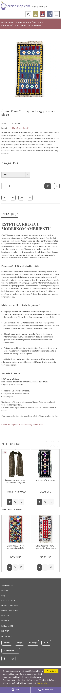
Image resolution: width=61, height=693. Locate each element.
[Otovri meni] (57, 14)
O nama (4, 590)
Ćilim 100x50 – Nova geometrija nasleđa (16, 547)
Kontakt (5, 631)
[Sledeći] (56, 444)
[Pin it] (30, 197)
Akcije (19, 643)
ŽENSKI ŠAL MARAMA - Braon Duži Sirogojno (15, 481)
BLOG (46, 643)
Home (4, 22)
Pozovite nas (47, 690)
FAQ (3, 595)
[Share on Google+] (21, 197)
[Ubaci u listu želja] (57, 186)
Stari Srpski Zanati (20, 128)
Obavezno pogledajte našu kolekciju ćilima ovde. (22, 424)
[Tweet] (13, 197)
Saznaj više (42, 683)
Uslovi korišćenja (9, 606)
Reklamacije (7, 626)
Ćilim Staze (36, 22)
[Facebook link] (4, 658)
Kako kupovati (8, 601)
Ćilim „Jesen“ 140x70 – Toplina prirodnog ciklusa (45, 547)
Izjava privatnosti (9, 611)
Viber (17, 690)
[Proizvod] (16, 463)
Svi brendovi (7, 585)
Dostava (5, 621)
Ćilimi (26, 22)
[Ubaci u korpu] (47, 186)
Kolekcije (33, 643)
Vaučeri (7, 643)
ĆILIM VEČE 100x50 (45, 480)
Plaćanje (5, 616)
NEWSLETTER (6, 636)
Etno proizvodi (15, 22)
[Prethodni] (49, 444)
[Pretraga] (28, 14)
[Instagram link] (12, 658)
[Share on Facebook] (4, 197)
